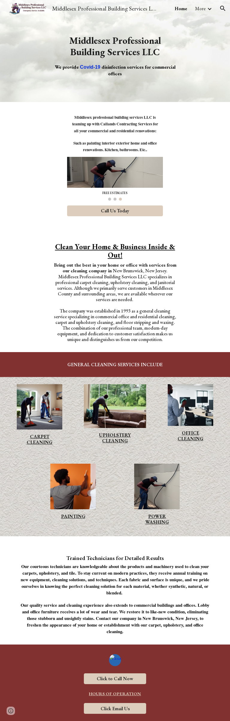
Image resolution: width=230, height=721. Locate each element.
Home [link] (181, 8)
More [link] (200, 8)
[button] (223, 8)
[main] (114, 51)
